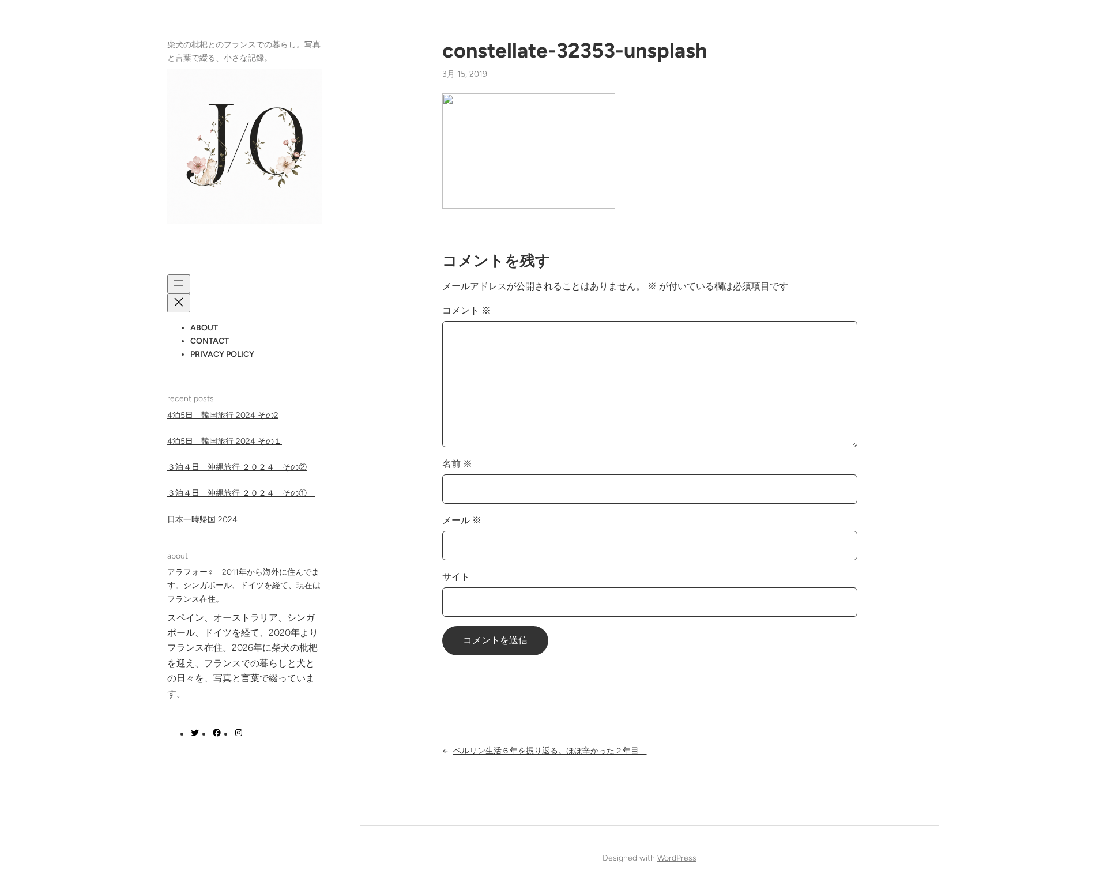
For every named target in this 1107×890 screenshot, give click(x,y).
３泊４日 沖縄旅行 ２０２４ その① (241, 494)
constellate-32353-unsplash (574, 50)
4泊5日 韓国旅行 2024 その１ (224, 441)
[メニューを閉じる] (178, 302)
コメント (466, 310)
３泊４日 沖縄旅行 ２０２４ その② (237, 468)
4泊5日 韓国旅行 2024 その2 (222, 415)
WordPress (676, 858)
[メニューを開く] (178, 283)
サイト (456, 576)
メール (461, 520)
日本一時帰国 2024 (202, 520)
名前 (457, 463)
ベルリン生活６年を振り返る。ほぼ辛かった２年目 (550, 751)
